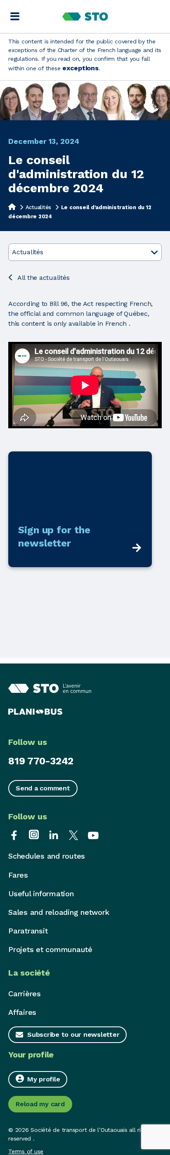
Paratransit (27, 930)
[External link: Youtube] (93, 834)
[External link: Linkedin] (53, 834)
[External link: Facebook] (14, 834)
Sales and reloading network (58, 912)
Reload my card (40, 1104)
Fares (18, 875)
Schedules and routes (46, 856)
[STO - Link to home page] (85, 16)
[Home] (12, 206)
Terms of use (25, 1151)
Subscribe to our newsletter (73, 1034)
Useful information (41, 893)
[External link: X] (73, 834)
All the (43, 278)
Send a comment (43, 788)
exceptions (80, 68)
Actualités (39, 207)
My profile (43, 1079)
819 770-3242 (40, 761)
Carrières (24, 993)
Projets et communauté (50, 949)
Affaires (22, 1012)
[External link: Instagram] (34, 834)
